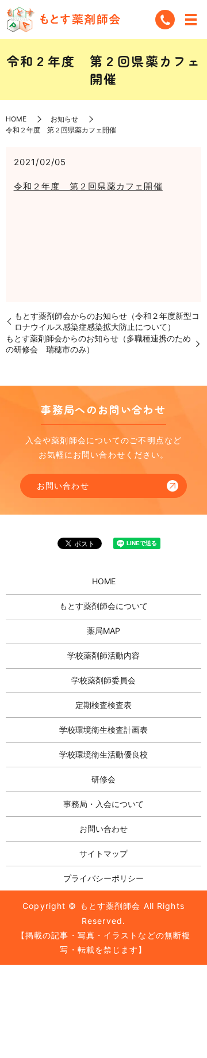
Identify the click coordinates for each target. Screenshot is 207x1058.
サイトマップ (103, 853)
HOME (16, 119)
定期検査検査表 (103, 705)
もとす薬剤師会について (103, 606)
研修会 (103, 779)
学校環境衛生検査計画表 (103, 729)
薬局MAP (103, 630)
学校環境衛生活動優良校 (103, 754)
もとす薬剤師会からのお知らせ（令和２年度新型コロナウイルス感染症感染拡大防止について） (107, 321)
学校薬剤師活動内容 (103, 655)
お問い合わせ (63, 485)
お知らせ (64, 119)
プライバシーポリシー (103, 878)
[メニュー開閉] (191, 19)
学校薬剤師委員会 (103, 680)
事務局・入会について (103, 804)
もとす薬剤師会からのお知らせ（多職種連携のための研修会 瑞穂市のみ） (98, 344)
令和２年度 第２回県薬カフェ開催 (88, 186)
